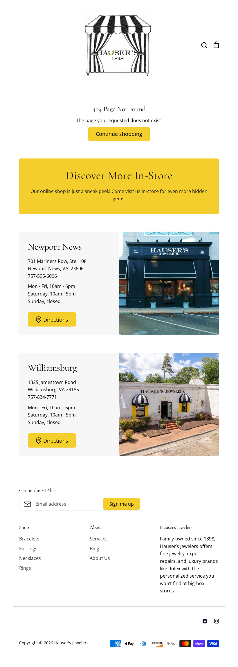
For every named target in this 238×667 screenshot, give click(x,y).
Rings (25, 568)
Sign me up (121, 504)
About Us (100, 558)
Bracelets (29, 539)
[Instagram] (216, 621)
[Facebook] (205, 621)
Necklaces (30, 558)
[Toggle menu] (22, 45)
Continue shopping (119, 133)
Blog (94, 548)
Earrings (28, 548)
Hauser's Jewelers (71, 643)
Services (99, 539)
